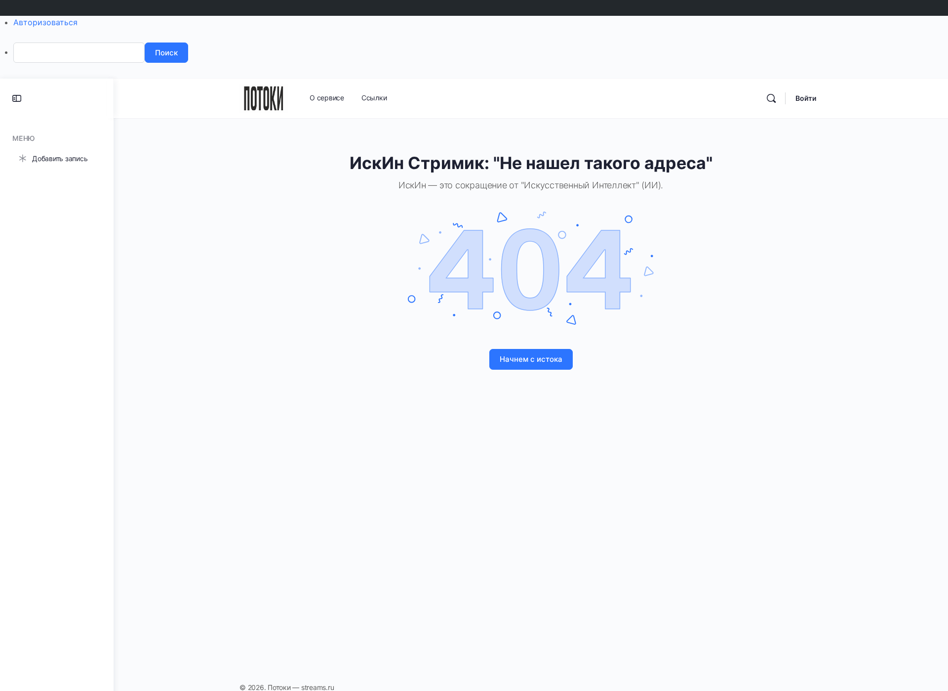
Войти (805, 98)
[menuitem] (480, 53)
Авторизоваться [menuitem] (45, 22)
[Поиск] (771, 98)
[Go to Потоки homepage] (263, 97)
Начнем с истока (531, 359)
